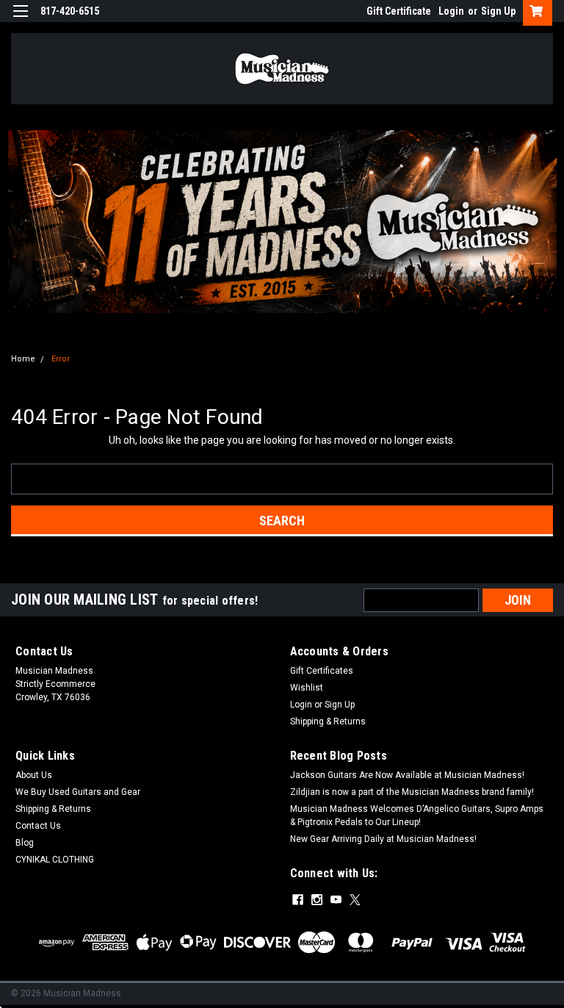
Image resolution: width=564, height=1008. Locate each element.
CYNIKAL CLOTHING (54, 859)
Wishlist (306, 688)
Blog (24, 843)
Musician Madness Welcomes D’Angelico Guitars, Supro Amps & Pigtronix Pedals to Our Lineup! (416, 815)
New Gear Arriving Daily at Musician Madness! (383, 839)
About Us (33, 775)
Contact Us (38, 826)
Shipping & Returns (328, 721)
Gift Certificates (321, 671)
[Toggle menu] (20, 20)
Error (60, 359)
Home (23, 359)
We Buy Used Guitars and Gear (77, 792)
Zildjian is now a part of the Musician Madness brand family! (412, 792)
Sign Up (498, 11)
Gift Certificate (398, 11)
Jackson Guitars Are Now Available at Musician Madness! (407, 775)
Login (451, 11)
